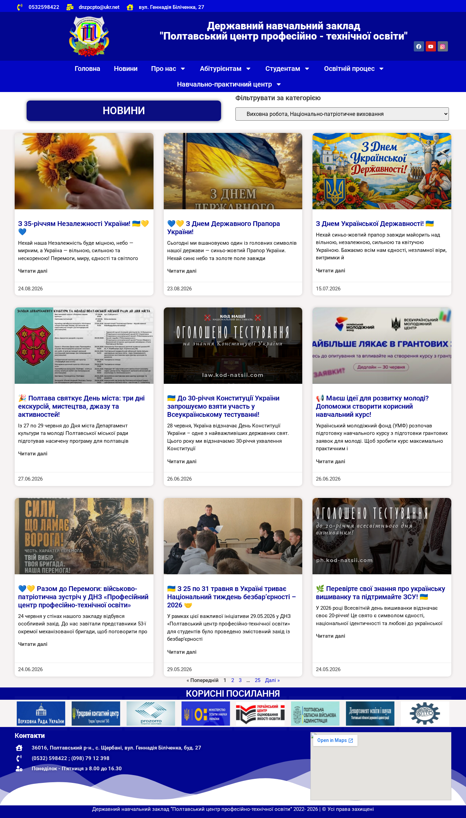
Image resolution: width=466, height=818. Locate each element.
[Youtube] (431, 46)
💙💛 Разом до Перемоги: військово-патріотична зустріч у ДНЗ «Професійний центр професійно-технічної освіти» (83, 597)
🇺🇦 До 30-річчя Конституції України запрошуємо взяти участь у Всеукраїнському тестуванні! (223, 406)
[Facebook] (419, 46)
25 (257, 680)
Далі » (272, 680)
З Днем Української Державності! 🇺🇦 (375, 223)
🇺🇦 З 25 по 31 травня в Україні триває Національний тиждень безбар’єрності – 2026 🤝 (231, 597)
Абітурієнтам (221, 68)
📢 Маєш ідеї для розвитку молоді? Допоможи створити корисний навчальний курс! (372, 406)
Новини (125, 68)
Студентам (282, 68)
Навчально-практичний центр (224, 84)
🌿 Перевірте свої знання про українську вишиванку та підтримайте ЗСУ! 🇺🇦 (380, 593)
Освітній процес (349, 68)
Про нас (163, 68)
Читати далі (32, 271)
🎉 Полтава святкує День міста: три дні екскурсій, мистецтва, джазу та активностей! (81, 406)
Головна (87, 68)
